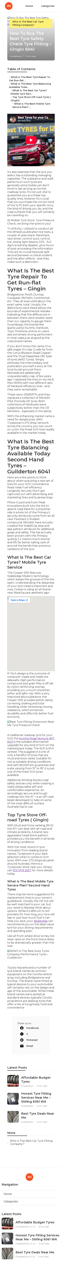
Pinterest (32, 1039)
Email (29, 1045)
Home (29, 5)
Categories (48, 5)
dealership (41, 921)
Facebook (32, 1027)
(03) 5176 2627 (22, 870)
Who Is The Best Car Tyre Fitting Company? (31, 1142)
